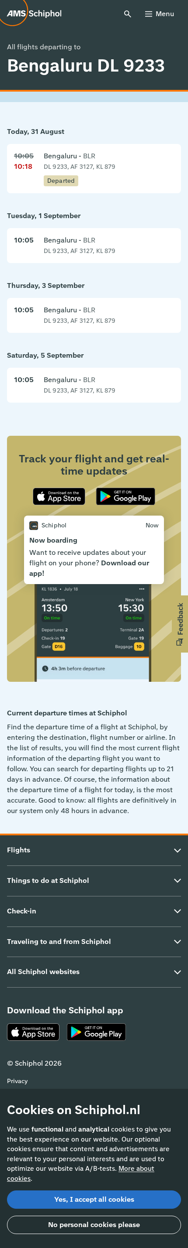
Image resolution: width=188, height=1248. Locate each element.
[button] (180, 624)
